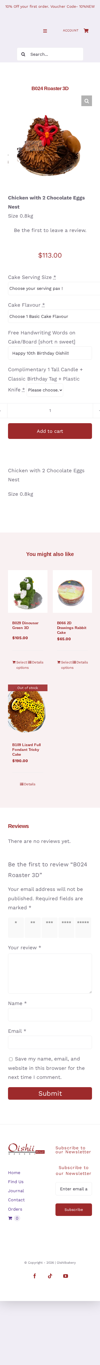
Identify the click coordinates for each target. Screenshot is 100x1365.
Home (14, 1172)
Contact (16, 1199)
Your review (24, 947)
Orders (15, 1209)
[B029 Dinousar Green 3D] (27, 591)
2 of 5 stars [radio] (33, 928)
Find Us (15, 1181)
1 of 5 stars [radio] (16, 928)
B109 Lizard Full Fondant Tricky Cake (26, 749)
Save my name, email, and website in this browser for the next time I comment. (46, 1068)
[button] (86, 100)
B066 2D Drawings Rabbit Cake (71, 628)
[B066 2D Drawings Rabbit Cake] (72, 591)
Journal (16, 1190)
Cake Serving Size (32, 277)
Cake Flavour (26, 305)
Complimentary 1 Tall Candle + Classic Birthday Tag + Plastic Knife (45, 379)
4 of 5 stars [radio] (67, 928)
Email (17, 1031)
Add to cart (50, 431)
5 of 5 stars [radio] (84, 928)
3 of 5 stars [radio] (50, 928)
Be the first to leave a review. (50, 230)
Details (37, 662)
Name (17, 1003)
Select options (21, 665)
